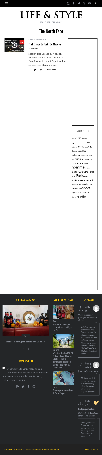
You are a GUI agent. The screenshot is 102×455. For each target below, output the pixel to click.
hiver (86, 163)
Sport (30, 40)
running (75, 184)
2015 (74, 138)
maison (87, 168)
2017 (79, 138)
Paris (80, 175)
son (80, 189)
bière (80, 146)
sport (86, 188)
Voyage (74, 197)
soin (73, 188)
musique (89, 171)
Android (84, 139)
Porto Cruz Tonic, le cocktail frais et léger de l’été (62, 327)
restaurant (87, 180)
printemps (76, 180)
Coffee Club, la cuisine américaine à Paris (88, 414)
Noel (73, 176)
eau (91, 159)
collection (76, 155)
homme (78, 167)
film (81, 163)
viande (84, 193)
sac (80, 184)
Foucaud (34, 48)
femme (75, 163)
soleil (76, 188)
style (74, 192)
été (83, 196)
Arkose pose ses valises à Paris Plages (63, 392)
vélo (79, 196)
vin (88, 192)
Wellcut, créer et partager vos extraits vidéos (87, 317)
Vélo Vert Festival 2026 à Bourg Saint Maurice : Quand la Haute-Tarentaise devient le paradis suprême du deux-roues (63, 360)
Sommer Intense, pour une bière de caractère (25, 341)
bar (88, 143)
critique (79, 158)
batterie (74, 147)
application (75, 143)
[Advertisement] (83, 81)
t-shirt (79, 192)
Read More (51, 70)
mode (74, 171)
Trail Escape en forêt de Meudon (44, 44)
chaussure (75, 151)
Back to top (90, 449)
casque (85, 147)
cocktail (82, 151)
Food (26, 336)
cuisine (86, 159)
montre (81, 171)
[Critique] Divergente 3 (88, 371)
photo (86, 176)
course (83, 155)
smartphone (87, 184)
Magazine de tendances (48, 449)
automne (83, 143)
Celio (90, 147)
